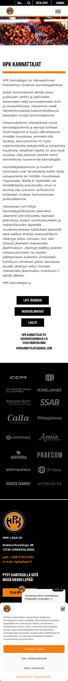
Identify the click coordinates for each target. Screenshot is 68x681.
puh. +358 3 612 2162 (18, 557)
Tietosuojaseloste (42, 676)
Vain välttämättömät (34, 658)
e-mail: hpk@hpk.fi (17, 562)
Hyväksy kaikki (34, 649)
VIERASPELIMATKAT (33, 311)
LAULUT (32, 322)
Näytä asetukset (34, 668)
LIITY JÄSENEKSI (33, 300)
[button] (63, 608)
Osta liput (42, 3)
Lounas (60, 3)
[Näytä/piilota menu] (58, 11)
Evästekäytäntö (23, 676)
